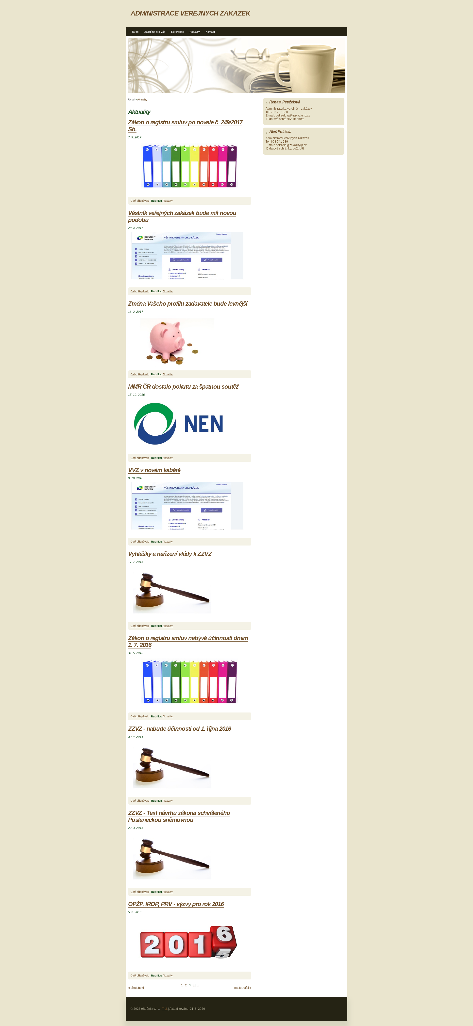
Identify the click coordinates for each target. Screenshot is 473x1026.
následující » (242, 988)
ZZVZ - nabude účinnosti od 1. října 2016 (179, 728)
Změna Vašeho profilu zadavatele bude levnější (187, 303)
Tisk (165, 1008)
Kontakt (210, 31)
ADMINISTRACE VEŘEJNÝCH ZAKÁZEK (190, 13)
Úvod (135, 31)
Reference (177, 31)
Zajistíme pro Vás (154, 31)
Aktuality (195, 31)
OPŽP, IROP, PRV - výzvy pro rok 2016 (176, 904)
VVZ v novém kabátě (154, 470)
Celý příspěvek (140, 200)
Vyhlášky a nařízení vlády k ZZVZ (170, 553)
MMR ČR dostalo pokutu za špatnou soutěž (183, 386)
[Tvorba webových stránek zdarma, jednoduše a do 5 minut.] (159, 1009)
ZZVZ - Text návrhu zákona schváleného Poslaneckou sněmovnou (179, 816)
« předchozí (136, 988)
